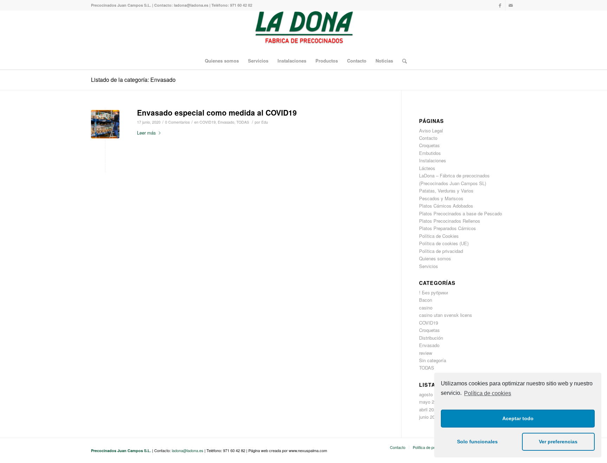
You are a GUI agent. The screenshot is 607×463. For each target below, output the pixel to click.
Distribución (431, 337)
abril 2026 (429, 409)
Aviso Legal (431, 130)
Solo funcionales (477, 441)
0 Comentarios (177, 122)
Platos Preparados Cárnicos (447, 228)
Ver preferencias (558, 441)
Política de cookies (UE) (444, 243)
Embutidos (430, 153)
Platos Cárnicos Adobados (446, 205)
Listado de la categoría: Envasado (133, 80)
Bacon (425, 299)
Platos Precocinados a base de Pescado (460, 213)
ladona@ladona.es (187, 450)
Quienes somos (435, 258)
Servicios (428, 266)
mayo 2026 (430, 401)
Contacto (428, 138)
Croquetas (429, 145)
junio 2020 (429, 416)
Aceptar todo (518, 418)
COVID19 (208, 122)
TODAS (242, 122)
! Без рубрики (433, 292)
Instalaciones (432, 160)
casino (425, 307)
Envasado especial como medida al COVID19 (217, 112)
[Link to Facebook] (500, 5)
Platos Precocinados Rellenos (449, 220)
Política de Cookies (439, 236)
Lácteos (427, 168)
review (425, 353)
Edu (264, 122)
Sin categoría (432, 360)
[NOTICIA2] (105, 124)
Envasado (226, 122)
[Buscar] (402, 61)
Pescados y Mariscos (441, 198)
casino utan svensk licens (445, 315)
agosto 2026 (431, 394)
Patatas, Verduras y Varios (446, 190)
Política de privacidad (441, 251)
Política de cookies (487, 393)
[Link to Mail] (510, 5)
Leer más (146, 132)
